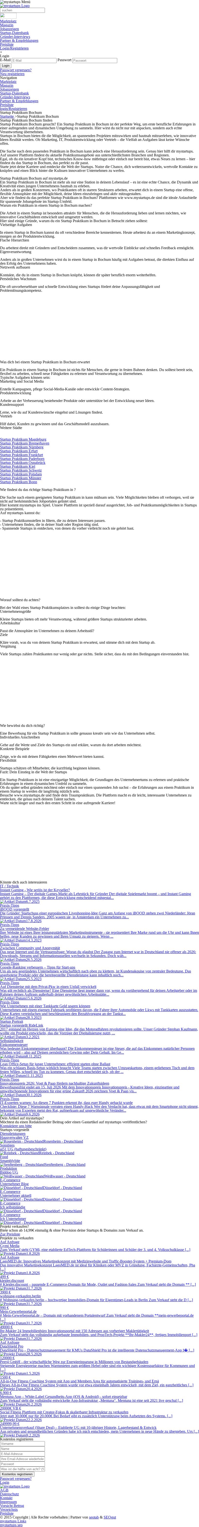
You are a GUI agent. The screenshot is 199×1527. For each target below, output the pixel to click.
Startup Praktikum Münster (20, 478)
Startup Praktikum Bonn (18, 482)
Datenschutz (9, 1494)
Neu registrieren (12, 74)
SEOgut (110, 1517)
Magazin (6, 25)
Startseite (7, 116)
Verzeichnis (9, 1509)
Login (4, 1482)
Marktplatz (8, 21)
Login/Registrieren (14, 48)
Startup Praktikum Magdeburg (23, 439)
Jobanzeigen (9, 29)
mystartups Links (13, 1521)
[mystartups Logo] (15, 6)
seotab (94, 1517)
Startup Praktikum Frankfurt (21, 455)
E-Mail (5, 60)
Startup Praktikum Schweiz (21, 470)
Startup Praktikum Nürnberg (21, 447)
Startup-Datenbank (14, 33)
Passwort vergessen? (16, 70)
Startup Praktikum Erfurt (19, 451)
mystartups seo (11, 1525)
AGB (4, 1490)
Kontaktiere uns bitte (16, 1126)
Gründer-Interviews (15, 37)
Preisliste (7, 44)
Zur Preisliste (10, 1234)
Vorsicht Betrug (12, 1506)
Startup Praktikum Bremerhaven (24, 443)
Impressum (8, 1502)
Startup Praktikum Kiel (17, 466)
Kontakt (6, 1498)
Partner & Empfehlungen (19, 40)
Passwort (64, 60)
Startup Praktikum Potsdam (21, 474)
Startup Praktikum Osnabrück (22, 462)
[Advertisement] (99, 326)
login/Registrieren (13, 109)
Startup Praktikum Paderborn (22, 459)
